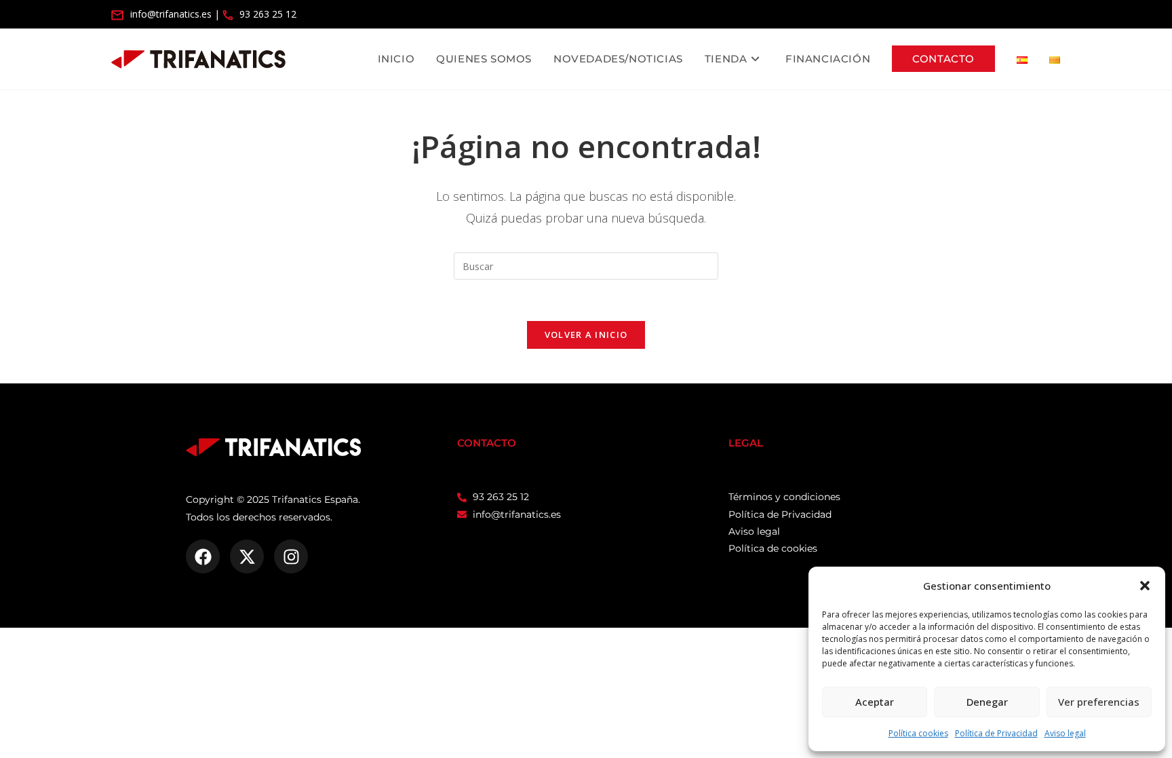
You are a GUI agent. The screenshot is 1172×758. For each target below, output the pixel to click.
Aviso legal (1065, 733)
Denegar (987, 701)
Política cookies (918, 733)
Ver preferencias (1098, 701)
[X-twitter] (247, 556)
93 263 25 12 (267, 13)
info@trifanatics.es (171, 13)
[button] (1145, 585)
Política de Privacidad (996, 733)
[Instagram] (291, 556)
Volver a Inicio (586, 334)
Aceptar (874, 701)
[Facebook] (203, 556)
